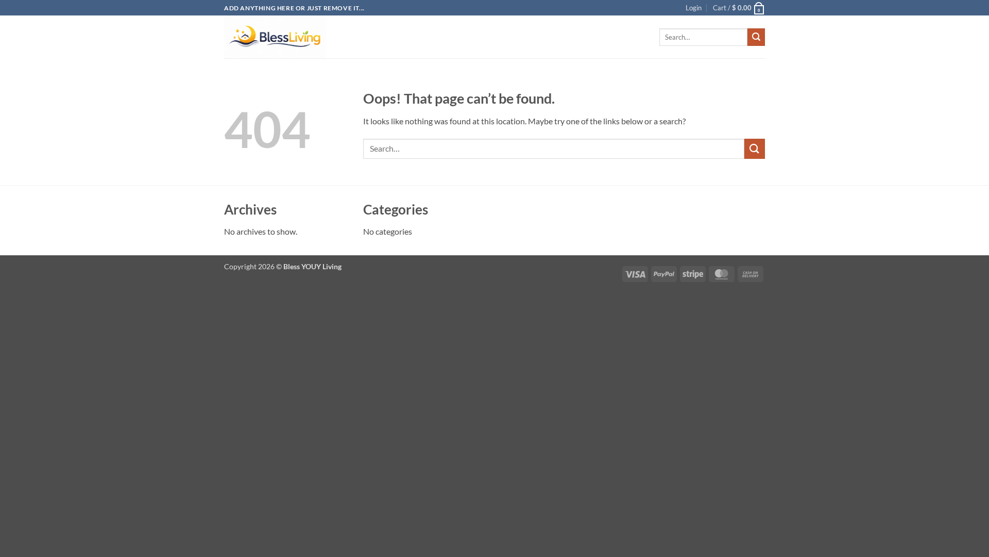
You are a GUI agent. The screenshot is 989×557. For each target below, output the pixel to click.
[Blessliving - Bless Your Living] (275, 36)
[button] (694, 7)
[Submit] (756, 37)
